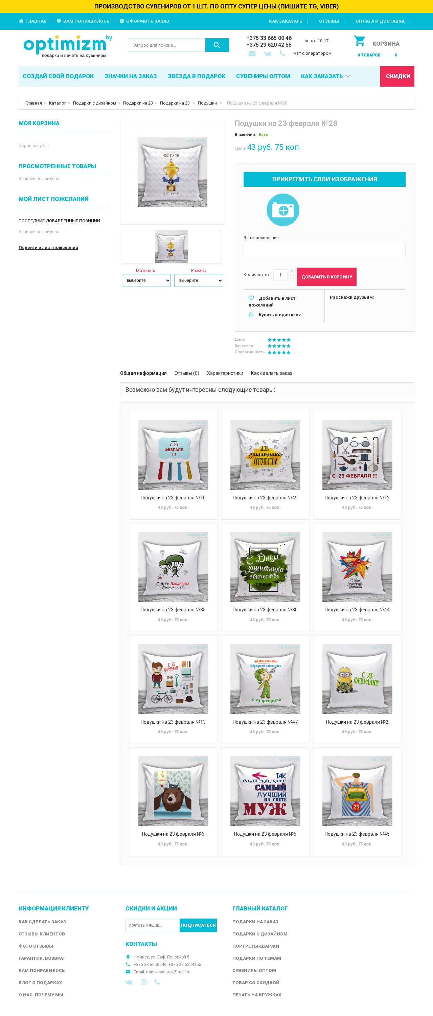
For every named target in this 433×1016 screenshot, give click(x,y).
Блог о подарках (40, 982)
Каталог (57, 103)
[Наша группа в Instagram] (143, 982)
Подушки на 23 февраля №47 (265, 722)
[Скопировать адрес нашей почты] (253, 54)
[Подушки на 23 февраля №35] (173, 567)
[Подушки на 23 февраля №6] (173, 791)
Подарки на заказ (255, 921)
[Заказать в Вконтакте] (268, 54)
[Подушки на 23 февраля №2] (357, 679)
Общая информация (143, 373)
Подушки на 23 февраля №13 (173, 722)
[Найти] (217, 45)
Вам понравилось (86, 21)
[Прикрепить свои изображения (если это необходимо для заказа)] (282, 210)
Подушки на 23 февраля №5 (265, 834)
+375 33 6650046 (150, 964)
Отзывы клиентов (42, 933)
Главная (36, 21)
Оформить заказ (147, 21)
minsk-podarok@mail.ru (168, 972)
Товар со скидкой (255, 982)
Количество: (257, 274)
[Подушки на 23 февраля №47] (265, 679)
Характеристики (225, 373)
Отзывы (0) (187, 373)
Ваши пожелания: (262, 237)
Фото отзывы (36, 946)
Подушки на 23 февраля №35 (173, 609)
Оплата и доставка (380, 21)
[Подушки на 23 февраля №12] (357, 455)
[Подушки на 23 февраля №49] (265, 455)
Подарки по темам (256, 958)
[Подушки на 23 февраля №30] (265, 567)
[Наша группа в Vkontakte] (129, 982)
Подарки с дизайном (94, 103)
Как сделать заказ (271, 373)
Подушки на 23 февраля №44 (357, 609)
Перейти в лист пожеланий (48, 247)
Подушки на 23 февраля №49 (265, 497)
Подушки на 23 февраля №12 (357, 497)
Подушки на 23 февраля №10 (173, 497)
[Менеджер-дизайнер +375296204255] (284, 54)
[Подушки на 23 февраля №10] (173, 455)
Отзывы (329, 21)
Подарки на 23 (138, 103)
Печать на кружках (256, 994)
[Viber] (157, 982)
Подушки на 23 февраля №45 (357, 834)
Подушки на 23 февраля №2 (357, 722)
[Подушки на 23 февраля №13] (173, 679)
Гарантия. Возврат (42, 958)
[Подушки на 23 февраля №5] (265, 791)
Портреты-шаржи (255, 946)
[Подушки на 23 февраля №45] (357, 791)
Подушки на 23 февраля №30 (265, 609)
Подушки (208, 103)
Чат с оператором (312, 53)
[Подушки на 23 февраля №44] (357, 567)
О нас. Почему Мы (41, 994)
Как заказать (285, 21)
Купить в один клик (280, 314)
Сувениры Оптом (254, 970)
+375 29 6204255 (184, 964)
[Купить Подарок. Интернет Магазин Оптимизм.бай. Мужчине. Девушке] (68, 47)
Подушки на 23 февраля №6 (173, 834)
